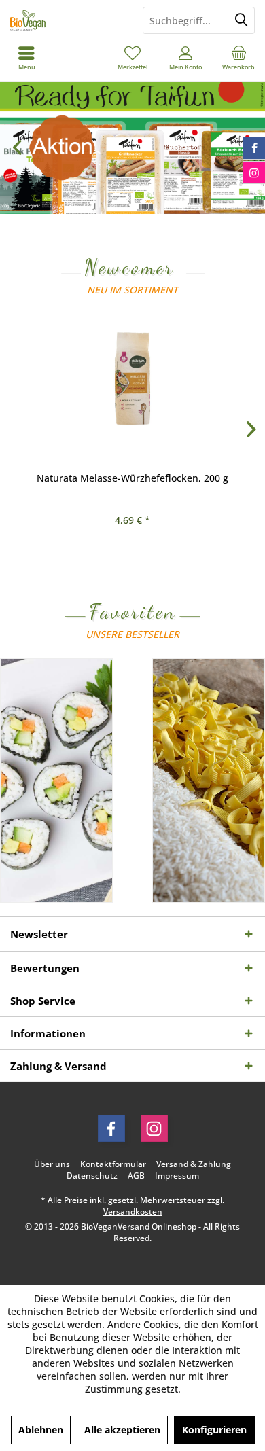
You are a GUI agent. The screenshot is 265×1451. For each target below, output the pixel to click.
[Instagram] (154, 1128)
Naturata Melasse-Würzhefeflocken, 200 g (132, 477)
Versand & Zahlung (193, 1164)
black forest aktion (132, 148)
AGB (136, 1175)
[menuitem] (238, 58)
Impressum (177, 1175)
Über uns (52, 1164)
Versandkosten (132, 1211)
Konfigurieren (214, 1429)
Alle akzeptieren (122, 1429)
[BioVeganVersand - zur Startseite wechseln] (66, 20)
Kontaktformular (113, 1164)
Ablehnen (40, 1429)
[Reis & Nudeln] (208, 780)
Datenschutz (92, 1175)
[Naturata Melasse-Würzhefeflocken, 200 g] (132, 378)
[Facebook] (111, 1128)
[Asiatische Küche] (56, 780)
